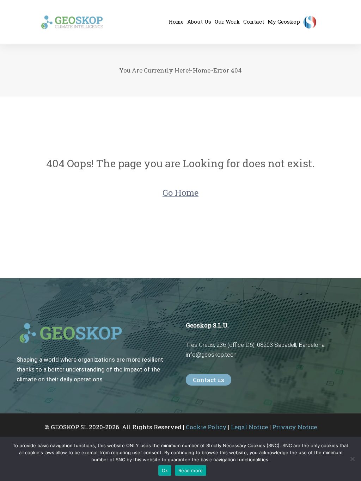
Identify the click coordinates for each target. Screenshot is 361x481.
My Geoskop (284, 21)
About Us (199, 21)
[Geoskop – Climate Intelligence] (72, 22)
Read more (190, 470)
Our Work (227, 21)
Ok (165, 470)
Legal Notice (249, 427)
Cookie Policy (206, 427)
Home (201, 70)
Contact (253, 21)
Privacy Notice (294, 427)
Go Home (180, 192)
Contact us (208, 380)
